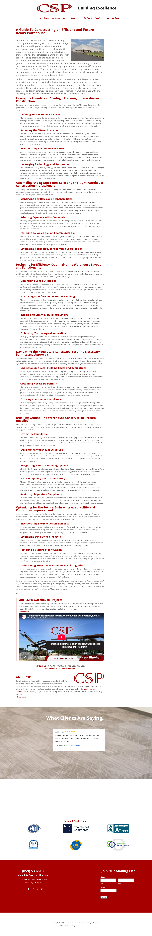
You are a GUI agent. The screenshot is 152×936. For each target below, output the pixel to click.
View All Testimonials (76, 821)
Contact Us (40, 665)
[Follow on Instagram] (33, 889)
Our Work (87, 18)
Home (38, 18)
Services (74, 18)
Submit (103, 897)
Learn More (24, 612)
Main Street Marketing (84, 925)
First (102, 883)
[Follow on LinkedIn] (37, 889)
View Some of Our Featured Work (60, 668)
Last (119, 883)
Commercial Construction (55, 18)
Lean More (21, 697)
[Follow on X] (42, 889)
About (97, 18)
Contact (115, 18)
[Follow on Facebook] (28, 889)
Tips (107, 18)
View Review (75, 745)
